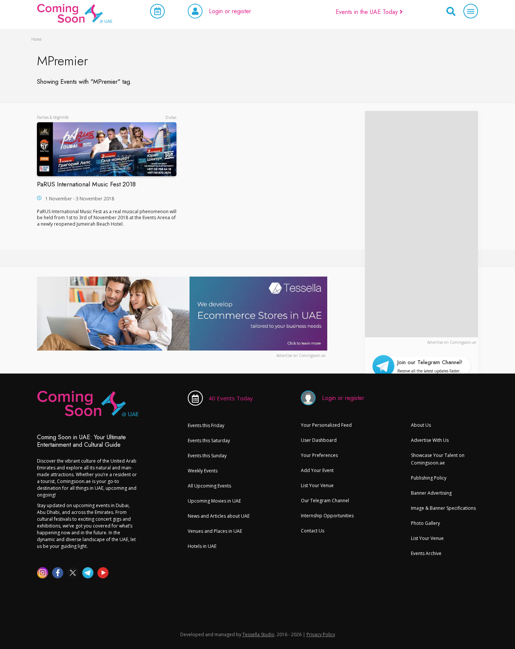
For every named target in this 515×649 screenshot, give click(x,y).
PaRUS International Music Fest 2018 (86, 184)
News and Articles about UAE (219, 516)
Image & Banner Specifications (443, 508)
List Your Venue (317, 485)
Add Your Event (317, 470)
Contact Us (312, 531)
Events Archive (426, 553)
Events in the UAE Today (368, 12)
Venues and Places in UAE (215, 531)
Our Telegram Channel (325, 500)
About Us (421, 425)
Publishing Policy (428, 478)
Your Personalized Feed (326, 425)
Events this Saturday (209, 440)
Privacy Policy (321, 634)
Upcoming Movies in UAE (214, 501)
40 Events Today (230, 398)
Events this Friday (206, 425)
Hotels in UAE (202, 546)
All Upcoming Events (209, 486)
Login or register (230, 11)
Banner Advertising (431, 493)
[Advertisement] (421, 224)
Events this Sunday (207, 455)
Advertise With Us (430, 440)
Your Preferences (319, 455)
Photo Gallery (425, 523)
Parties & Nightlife (53, 117)
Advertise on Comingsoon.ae (451, 342)
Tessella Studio (258, 634)
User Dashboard (319, 440)
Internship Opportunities (327, 515)
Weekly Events (203, 471)
